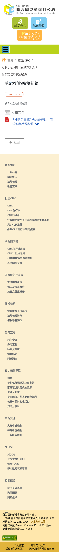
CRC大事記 (13, 215)
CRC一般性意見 (16, 253)
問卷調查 (12, 358)
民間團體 (12, 492)
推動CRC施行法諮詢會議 (21, 229)
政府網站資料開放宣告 (41, 548)
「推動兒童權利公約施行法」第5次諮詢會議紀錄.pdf (32, 122)
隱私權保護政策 (14, 548)
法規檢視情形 (14, 315)
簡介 (9, 378)
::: (10, 83)
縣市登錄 (39, 26)
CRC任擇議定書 (16, 248)
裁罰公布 (20, 26)
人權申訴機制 (14, 425)
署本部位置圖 (38, 521)
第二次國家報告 (16, 287)
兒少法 (11, 454)
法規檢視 (12, 181)
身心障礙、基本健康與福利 (22, 397)
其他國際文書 (14, 263)
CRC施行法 (13, 210)
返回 (16, 142)
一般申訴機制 (14, 435)
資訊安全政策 (37, 545)
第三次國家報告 (16, 291)
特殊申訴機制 (14, 430)
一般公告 (12, 172)
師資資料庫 (13, 349)
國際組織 (12, 497)
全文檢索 (19, 545)
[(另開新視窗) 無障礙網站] (9, 537)
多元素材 (12, 344)
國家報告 (12, 177)
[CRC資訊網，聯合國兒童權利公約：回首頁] (29, 9)
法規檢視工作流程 (17, 311)
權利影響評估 (14, 320)
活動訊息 (12, 354)
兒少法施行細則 (16, 459)
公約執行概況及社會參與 (20, 382)
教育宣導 (12, 186)
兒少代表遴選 (14, 224)
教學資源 (12, 339)
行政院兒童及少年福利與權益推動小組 (28, 220)
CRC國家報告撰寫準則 (19, 258)
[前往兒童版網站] (29, 35)
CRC (10, 205)
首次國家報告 (14, 282)
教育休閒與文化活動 (18, 401)
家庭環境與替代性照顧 (19, 387)
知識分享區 (13, 406)
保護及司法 (13, 392)
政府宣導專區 (14, 488)
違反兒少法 (13, 464)
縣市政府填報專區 (17, 468)
